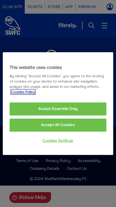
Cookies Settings (58, 140)
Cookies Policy (23, 92)
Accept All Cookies (58, 125)
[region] (58, 103)
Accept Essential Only (58, 109)
